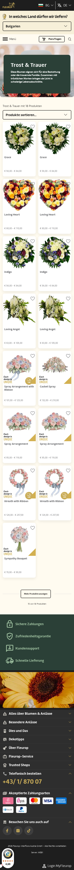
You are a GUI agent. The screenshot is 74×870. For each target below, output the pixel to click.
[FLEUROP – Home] (9, 5)
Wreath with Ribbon (16, 501)
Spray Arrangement (16, 444)
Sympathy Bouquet (15, 558)
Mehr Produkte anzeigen (35, 594)
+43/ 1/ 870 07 (22, 782)
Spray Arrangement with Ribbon (19, 388)
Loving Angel (12, 329)
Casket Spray (48, 386)
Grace (7, 157)
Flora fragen (54, 39)
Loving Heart (12, 214)
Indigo (8, 272)
